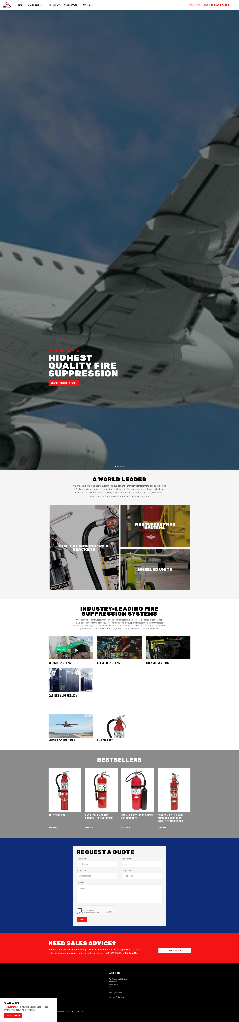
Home (19, 4)
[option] (119, 367)
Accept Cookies (13, 1015)
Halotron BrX (54, 4)
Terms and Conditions (75, 1011)
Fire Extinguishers (34, 4)
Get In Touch (175, 950)
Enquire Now (194, 4)
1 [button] (115, 466)
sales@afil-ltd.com (116, 997)
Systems (87, 4)
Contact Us (131, 952)
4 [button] (123, 466)
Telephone (126, 870)
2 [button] (118, 466)
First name (82, 858)
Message (80, 882)
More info (53, 827)
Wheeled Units (70, 4)
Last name (126, 858)
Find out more (10, 1006)
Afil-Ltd (7, 5)
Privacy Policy (61, 1011)
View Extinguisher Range (64, 383)
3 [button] (121, 466)
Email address (83, 870)
